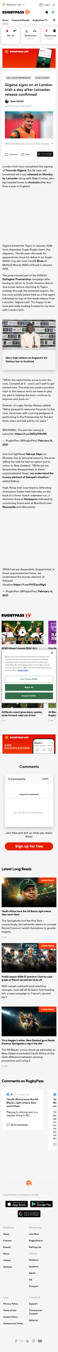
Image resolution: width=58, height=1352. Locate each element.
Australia (34, 182)
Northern (33, 1260)
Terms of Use (9, 1310)
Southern (33, 1266)
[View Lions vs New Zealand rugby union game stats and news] (11, 35)
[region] (29, 676)
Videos (6, 1260)
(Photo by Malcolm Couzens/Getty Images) (27, 143)
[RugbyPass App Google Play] (41, 1204)
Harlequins (31, 499)
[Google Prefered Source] (43, 154)
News (5, 20)
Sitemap (7, 1266)
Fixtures (7, 1240)
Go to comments (17, 1124)
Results (7, 1247)
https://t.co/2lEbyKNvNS (31, 434)
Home (6, 1234)
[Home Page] (16, 12)
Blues (40, 261)
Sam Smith (17, 101)
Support (33, 1303)
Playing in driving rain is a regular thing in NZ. (22, 1113)
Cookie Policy (10, 1316)
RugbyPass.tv (36, 1240)
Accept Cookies (29, 695)
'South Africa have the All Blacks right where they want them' (22, 1103)
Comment (13, 154)
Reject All (29, 687)
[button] (54, 20)
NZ (30, 1279)
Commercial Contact (35, 1312)
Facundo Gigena (16, 170)
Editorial (33, 1320)
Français (33, 1286)
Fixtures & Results (20, 20)
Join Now (34, 1234)
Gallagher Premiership (16, 279)
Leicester (12, 178)
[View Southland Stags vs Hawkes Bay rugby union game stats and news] (30, 35)
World (32, 1273)
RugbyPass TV (40, 20)
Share (27, 154)
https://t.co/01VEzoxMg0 (30, 584)
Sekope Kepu (34, 454)
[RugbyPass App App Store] (16, 1204)
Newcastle (9, 507)
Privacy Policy (10, 1303)
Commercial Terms (13, 1323)
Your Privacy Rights (29, 679)
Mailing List (35, 1247)
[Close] (52, 652)
